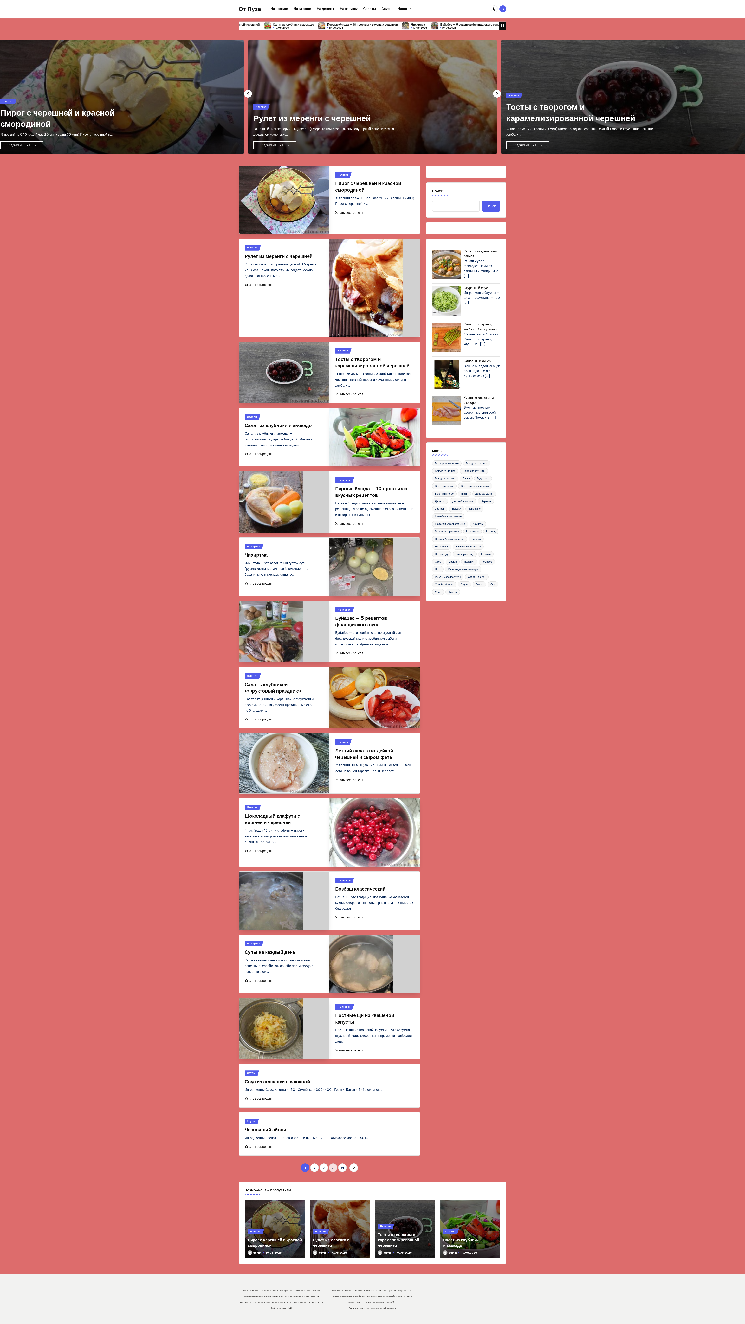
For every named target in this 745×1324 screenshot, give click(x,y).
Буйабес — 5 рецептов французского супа (304, 24)
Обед (438, 561)
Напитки (8, 106)
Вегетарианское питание (475, 486)
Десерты (440, 501)
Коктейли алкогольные (448, 516)
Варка (466, 478)
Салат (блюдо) (477, 576)
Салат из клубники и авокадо (565, 118)
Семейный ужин (444, 584)
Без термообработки (447, 463)
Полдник (469, 561)
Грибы (464, 493)
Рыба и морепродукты (448, 576)
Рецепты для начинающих (463, 569)
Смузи (464, 584)
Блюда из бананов (476, 463)
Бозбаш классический (360, 889)
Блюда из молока (445, 478)
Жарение (486, 501)
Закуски (456, 508)
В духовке (483, 478)
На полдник (441, 546)
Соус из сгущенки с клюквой (277, 1081)
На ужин (486, 554)
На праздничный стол (468, 546)
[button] (21, 145)
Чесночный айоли (265, 1130)
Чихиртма (252, 24)
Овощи (453, 561)
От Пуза (250, 9)
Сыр (492, 584)
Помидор (487, 561)
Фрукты (452, 591)
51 (342, 1167)
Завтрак (439, 508)
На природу (441, 554)
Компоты (478, 523)
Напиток (476, 538)
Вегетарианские (444, 486)
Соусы (251, 1072)
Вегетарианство (444, 493)
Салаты (514, 106)
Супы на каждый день (270, 952)
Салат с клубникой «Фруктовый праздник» (378, 24)
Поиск (437, 191)
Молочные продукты (447, 531)
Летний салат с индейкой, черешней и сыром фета (457, 24)
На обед (491, 531)
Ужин (438, 591)
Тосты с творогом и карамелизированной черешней (398, 1240)
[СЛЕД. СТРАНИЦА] (353, 1167)
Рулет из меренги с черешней (59, 118)
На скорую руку (465, 554)
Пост (438, 569)
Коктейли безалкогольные (450, 523)
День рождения (484, 493)
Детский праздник (462, 501)
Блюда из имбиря (445, 470)
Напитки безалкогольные (449, 538)
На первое (344, 480)
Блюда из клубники (474, 470)
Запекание (474, 508)
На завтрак (472, 531)
